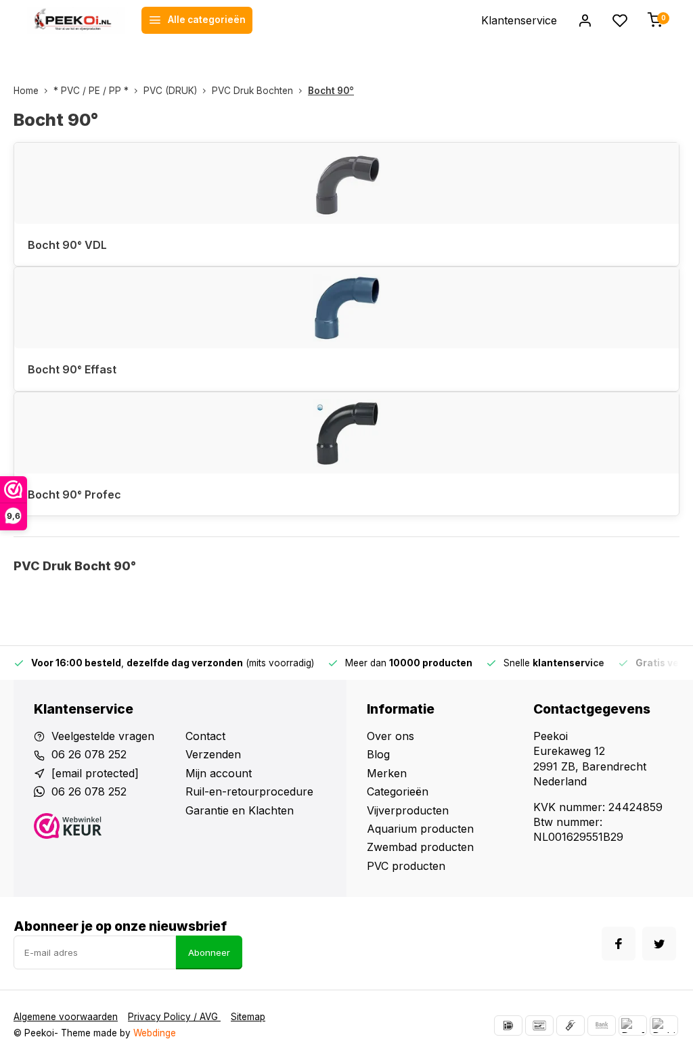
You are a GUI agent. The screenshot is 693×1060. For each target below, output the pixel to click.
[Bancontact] (539, 1025)
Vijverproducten (408, 810)
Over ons (390, 736)
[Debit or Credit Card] (664, 1025)
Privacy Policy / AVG (174, 1016)
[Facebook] (618, 944)
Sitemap (248, 1016)
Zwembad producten (420, 847)
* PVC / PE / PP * (91, 90)
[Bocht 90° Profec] (346, 433)
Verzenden (213, 754)
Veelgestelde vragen (102, 736)
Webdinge (154, 1033)
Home (26, 90)
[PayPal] (633, 1025)
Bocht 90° (331, 90)
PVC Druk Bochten (252, 90)
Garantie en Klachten (239, 810)
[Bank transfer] (601, 1025)
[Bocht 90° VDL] (346, 183)
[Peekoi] (75, 20)
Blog (378, 754)
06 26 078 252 (89, 754)
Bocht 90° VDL (67, 245)
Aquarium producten (420, 828)
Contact (205, 736)
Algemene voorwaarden (66, 1016)
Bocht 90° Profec (74, 494)
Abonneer (209, 952)
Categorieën (397, 791)
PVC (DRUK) (170, 90)
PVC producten (406, 866)
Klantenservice (519, 20)
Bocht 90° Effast (72, 369)
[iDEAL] (508, 1025)
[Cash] (570, 1025)
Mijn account (218, 773)
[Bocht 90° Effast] (346, 307)
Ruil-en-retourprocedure (249, 791)
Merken (387, 773)
